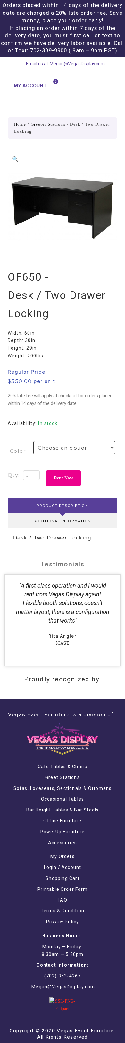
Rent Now (63, 478)
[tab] (62, 505)
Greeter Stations (48, 124)
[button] (112, 85)
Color (18, 451)
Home (20, 124)
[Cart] (53, 85)
